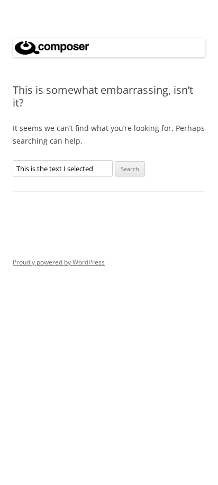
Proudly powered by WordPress (59, 262)
